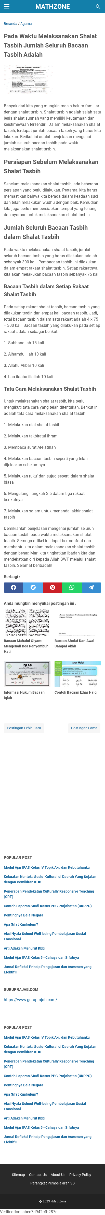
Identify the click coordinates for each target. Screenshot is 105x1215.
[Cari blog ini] (98, 7)
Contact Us (38, 1175)
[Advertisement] (52, 794)
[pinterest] (52, 587)
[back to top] (95, 1203)
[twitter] (33, 587)
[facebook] (13, 587)
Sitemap (18, 1175)
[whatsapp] (72, 587)
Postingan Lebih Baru (24, 728)
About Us (58, 1175)
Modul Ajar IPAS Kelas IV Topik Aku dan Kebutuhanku (47, 867)
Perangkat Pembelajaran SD (52, 1183)
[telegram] (91, 587)
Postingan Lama (84, 728)
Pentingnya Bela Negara (23, 915)
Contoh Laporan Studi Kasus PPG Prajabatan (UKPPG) (48, 906)
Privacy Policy (80, 1175)
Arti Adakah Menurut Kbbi (24, 948)
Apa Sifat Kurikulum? (21, 924)
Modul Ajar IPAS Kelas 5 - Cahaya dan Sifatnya (41, 957)
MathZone (52, 6)
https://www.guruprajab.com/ (30, 999)
